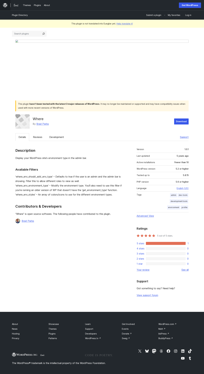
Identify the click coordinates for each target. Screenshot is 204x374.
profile (184, 207)
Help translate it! (124, 23)
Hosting (16, 333)
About (15, 324)
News (14, 329)
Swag (126, 338)
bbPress (163, 333)
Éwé (42, 355)
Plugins (52, 333)
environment (173, 207)
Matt (161, 329)
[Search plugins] (44, 34)
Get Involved (128, 324)
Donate (127, 333)
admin (173, 195)
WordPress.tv (93, 338)
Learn (88, 324)
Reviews (37, 137)
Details (22, 137)
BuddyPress (165, 338)
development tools (179, 201)
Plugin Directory (20, 15)
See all (185, 269)
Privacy (15, 338)
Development (56, 137)
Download (181, 121)
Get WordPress (190, 5)
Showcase (54, 324)
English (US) (183, 188)
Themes (53, 329)
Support (184, 137)
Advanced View (145, 215)
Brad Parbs (42, 123)
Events (125, 329)
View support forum (147, 295)
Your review (143, 269)
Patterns (53, 338)
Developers (91, 333)
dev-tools (183, 195)
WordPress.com (167, 324)
